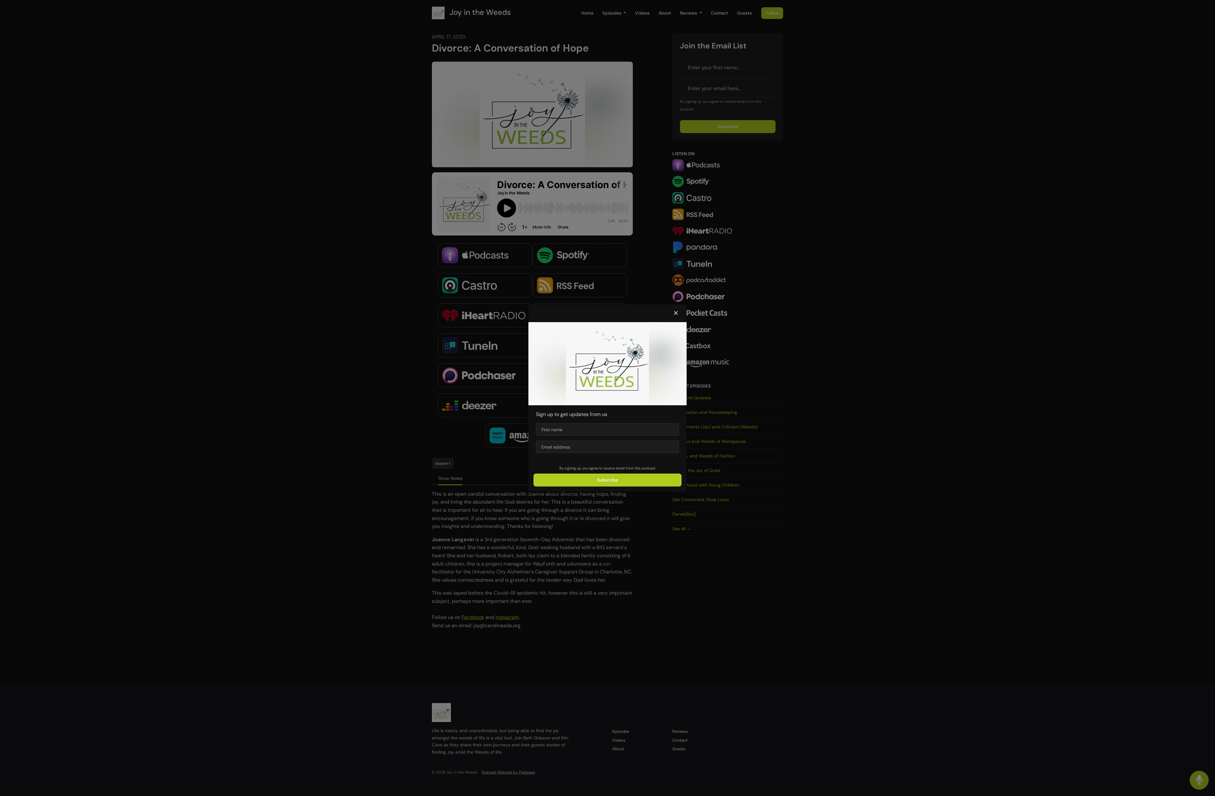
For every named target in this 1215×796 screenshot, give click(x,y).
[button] (676, 313)
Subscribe (607, 480)
